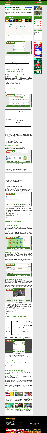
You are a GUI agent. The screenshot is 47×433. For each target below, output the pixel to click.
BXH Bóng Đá (18, 4)
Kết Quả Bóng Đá (23, 4)
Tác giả (16, 0)
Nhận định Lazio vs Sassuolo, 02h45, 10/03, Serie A (9, 409)
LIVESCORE (13, 4)
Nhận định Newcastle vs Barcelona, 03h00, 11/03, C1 (28, 409)
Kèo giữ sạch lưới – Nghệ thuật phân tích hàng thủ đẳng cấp (19, 398)
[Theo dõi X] (38, 0)
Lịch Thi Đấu (28, 4)
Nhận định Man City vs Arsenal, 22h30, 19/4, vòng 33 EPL (28, 398)
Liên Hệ (14, 0)
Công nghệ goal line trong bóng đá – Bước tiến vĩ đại (18, 409)
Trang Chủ (8, 4)
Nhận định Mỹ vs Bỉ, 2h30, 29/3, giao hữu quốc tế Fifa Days (9, 398)
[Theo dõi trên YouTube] (39, 0)
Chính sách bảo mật (11, 0)
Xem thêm (30, 17)
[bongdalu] (9, 3)
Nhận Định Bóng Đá (39, 4)
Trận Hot (7, 26)
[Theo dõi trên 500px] (40, 0)
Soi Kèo (34, 4)
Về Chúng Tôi (7, 0)
